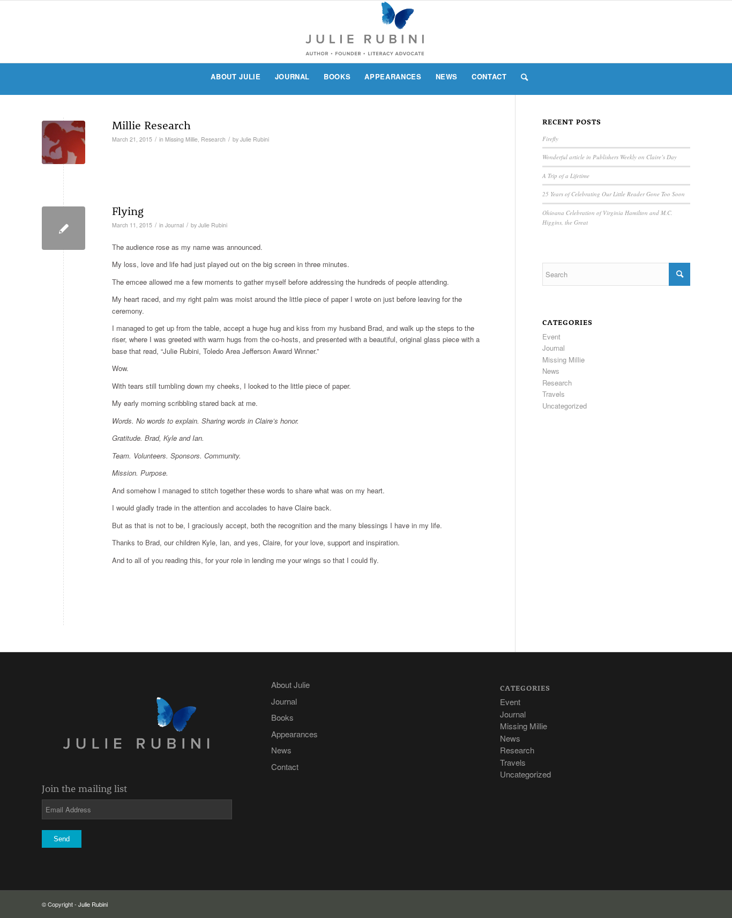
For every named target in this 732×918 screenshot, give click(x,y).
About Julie (290, 684)
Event (551, 336)
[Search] (521, 76)
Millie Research (151, 124)
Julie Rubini (254, 139)
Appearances (294, 733)
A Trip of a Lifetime (565, 176)
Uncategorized (564, 406)
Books (282, 717)
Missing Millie (181, 139)
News (550, 371)
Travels (553, 394)
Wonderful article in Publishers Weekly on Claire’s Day (609, 157)
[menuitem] (235, 76)
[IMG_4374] (63, 142)
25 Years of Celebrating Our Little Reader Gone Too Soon (613, 194)
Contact (284, 766)
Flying (128, 210)
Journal (174, 225)
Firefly (550, 139)
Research (213, 139)
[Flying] (63, 228)
